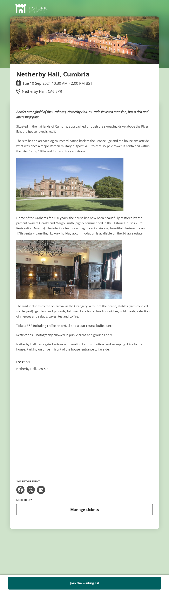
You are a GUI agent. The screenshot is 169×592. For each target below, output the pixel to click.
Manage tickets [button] (84, 509)
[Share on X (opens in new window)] (31, 490)
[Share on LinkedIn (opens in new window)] (41, 490)
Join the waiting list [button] (84, 583)
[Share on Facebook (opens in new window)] (20, 490)
